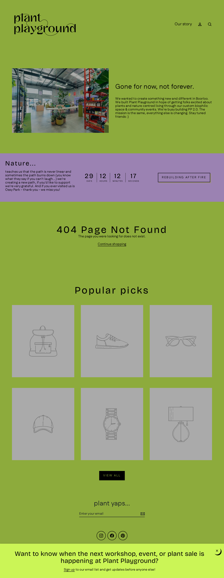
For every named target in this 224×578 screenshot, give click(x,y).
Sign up (69, 569)
